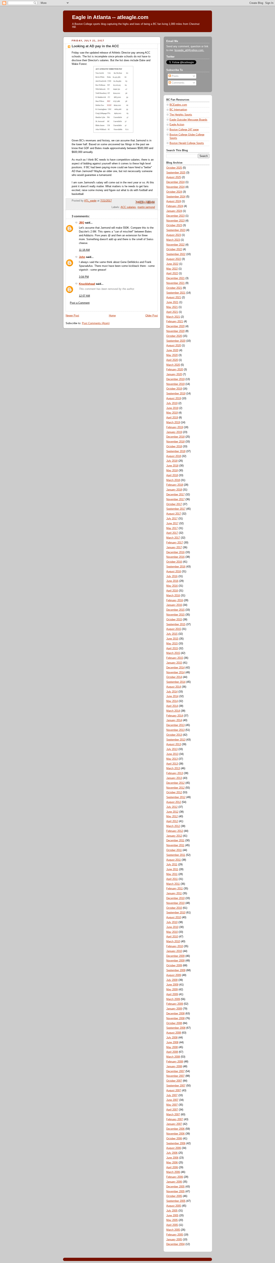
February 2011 (174, 888)
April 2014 (172, 706)
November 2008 (175, 1018)
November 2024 (175, 187)
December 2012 (175, 783)
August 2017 (173, 513)
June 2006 (172, 1157)
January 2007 (174, 1124)
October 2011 (174, 850)
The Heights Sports (181, 114)
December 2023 (175, 215)
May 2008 (172, 1047)
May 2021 (172, 307)
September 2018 (175, 451)
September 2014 (175, 682)
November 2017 (175, 499)
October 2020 (174, 336)
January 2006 (174, 1181)
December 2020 (175, 326)
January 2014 (174, 720)
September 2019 (175, 393)
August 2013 (173, 744)
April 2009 (172, 994)
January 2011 (174, 893)
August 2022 (173, 259)
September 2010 (175, 912)
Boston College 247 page (184, 129)
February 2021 (174, 321)
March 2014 (173, 710)
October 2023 (174, 225)
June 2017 (172, 523)
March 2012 (173, 826)
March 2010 (173, 941)
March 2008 (173, 1056)
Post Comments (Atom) (96, 323)
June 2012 (172, 811)
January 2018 (174, 489)
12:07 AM (84, 295)
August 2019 (173, 398)
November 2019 (175, 384)
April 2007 (172, 1109)
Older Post (151, 315)
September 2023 (175, 230)
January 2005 (174, 1239)
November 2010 (175, 903)
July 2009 (172, 980)
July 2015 (172, 634)
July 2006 (172, 1153)
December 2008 (175, 1013)
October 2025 (174, 167)
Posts (175, 76)
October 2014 (174, 677)
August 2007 (173, 1090)
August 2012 (173, 802)
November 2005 (175, 1191)
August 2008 (173, 1032)
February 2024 (174, 206)
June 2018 (172, 465)
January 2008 (174, 1066)
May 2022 (172, 268)
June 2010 (172, 927)
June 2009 (172, 984)
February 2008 (174, 1061)
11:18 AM (84, 250)
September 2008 (175, 1028)
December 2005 (175, 1186)
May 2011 (172, 874)
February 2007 (174, 1119)
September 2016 (175, 566)
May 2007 (172, 1104)
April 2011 (172, 879)
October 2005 (174, 1196)
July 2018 (172, 460)
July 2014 (172, 691)
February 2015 (174, 658)
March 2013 (173, 768)
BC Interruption (178, 109)
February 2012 (174, 831)
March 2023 (173, 240)
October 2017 (174, 504)
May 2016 (172, 585)
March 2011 (173, 884)
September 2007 (175, 1085)
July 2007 (172, 1095)
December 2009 (175, 956)
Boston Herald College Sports (187, 143)
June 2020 (172, 350)
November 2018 (175, 441)
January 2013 (174, 778)
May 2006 (172, 1162)
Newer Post (72, 315)
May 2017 (172, 528)
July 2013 (172, 749)
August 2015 (173, 629)
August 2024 (173, 201)
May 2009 (172, 989)
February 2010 (174, 946)
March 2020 (173, 365)
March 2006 (173, 1172)
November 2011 (175, 845)
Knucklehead (87, 284)
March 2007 (173, 1114)
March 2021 (173, 316)
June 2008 (172, 1042)
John (82, 257)
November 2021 (175, 283)
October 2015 (174, 619)
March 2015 (173, 653)
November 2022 (175, 244)
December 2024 (175, 182)
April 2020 (172, 360)
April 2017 (172, 533)
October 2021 (174, 288)
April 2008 (172, 1052)
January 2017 (174, 547)
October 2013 (174, 734)
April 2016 (172, 590)
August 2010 (173, 917)
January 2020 (174, 374)
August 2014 (173, 686)
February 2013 (174, 773)
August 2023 (173, 235)
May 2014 (172, 701)
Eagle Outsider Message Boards (188, 119)
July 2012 (172, 807)
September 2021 (175, 292)
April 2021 (172, 312)
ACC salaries (128, 207)
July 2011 (171, 864)
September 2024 (175, 196)
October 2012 (174, 792)
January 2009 (174, 1008)
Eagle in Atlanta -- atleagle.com (110, 17)
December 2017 (175, 494)
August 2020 (173, 345)
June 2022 (172, 264)
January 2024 (174, 211)
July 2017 (172, 518)
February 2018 (174, 484)
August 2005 (173, 1205)
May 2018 (172, 470)
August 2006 (173, 1148)
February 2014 (174, 715)
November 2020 (175, 331)
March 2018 (173, 480)
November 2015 (175, 614)
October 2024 (174, 191)
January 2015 (174, 662)
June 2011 (172, 869)
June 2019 (172, 408)
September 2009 (175, 970)
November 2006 (175, 1133)
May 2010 (172, 932)
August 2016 (173, 571)
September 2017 (175, 509)
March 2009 (173, 999)
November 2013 (175, 730)
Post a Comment (80, 303)
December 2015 (175, 609)
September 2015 (175, 624)
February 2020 (174, 369)
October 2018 (174, 446)
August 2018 (173, 456)
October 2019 (174, 388)
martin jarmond (146, 207)
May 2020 (172, 355)
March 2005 (173, 1229)
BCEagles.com (178, 104)
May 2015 (172, 643)
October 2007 (174, 1080)
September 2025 (175, 172)
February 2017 (174, 542)
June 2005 (172, 1215)
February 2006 (174, 1177)
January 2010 (174, 951)
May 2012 (172, 816)
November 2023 (175, 220)
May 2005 (172, 1220)
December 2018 (175, 436)
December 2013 (175, 725)
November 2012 (175, 787)
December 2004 (175, 1244)
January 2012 (174, 835)
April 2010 (172, 936)
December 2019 (175, 379)
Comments (177, 82)
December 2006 (175, 1128)
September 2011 (175, 855)
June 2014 (172, 696)
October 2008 (174, 1023)
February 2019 (174, 427)
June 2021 (172, 302)
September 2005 (175, 1201)
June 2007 (172, 1100)
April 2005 (172, 1225)
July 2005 (172, 1210)
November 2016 (175, 557)
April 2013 (172, 763)
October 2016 (174, 561)
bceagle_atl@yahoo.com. (189, 50)
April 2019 (172, 417)
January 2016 (174, 605)
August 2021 (173, 297)
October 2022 (174, 249)
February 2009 (174, 1003)
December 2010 (175, 898)
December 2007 (175, 1071)
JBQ (81, 222)
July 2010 (172, 922)
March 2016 (173, 595)
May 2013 (172, 759)
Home (112, 315)
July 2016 (172, 576)
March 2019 (173, 422)
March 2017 (173, 537)
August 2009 (173, 975)
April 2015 (172, 648)
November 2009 (175, 960)
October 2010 (174, 908)
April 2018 (172, 475)
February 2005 (174, 1234)
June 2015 (172, 638)
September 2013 (175, 739)
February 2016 (174, 600)
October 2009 (174, 965)
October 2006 (174, 1138)
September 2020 (175, 340)
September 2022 (175, 254)
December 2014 (175, 667)
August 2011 (173, 859)
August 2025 (173, 177)
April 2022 (172, 273)
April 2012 (172, 821)
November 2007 (175, 1076)
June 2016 (172, 581)
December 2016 (175, 552)
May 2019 (172, 412)
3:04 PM (84, 276)
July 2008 (172, 1037)
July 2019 (172, 403)
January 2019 (174, 432)
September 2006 (175, 1143)
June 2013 (172, 754)
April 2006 (172, 1167)
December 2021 (175, 278)
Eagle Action (177, 124)
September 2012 (175, 797)
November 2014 (175, 672)
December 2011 (175, 840)
